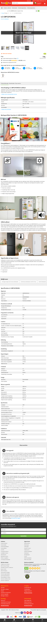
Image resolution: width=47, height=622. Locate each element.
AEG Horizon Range (5, 565)
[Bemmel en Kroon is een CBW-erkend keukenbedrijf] (37, 616)
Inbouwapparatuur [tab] (31, 7)
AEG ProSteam (4, 570)
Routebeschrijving (28, 592)
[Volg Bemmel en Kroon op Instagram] (25, 612)
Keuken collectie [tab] (7, 7)
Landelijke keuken (4, 553)
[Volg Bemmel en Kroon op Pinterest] (30, 612)
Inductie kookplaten (28, 551)
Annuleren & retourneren (6, 592)
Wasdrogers (26, 544)
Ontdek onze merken (5, 564)
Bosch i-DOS (3, 569)
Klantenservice (4, 585)
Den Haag (3, 598)
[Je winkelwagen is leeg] (44, 3)
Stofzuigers (26, 546)
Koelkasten (26, 553)
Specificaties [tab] (12, 83)
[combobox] (22, 3)
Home (6, 13)
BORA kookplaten (27, 557)
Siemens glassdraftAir (5, 574)
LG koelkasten (6, 19)
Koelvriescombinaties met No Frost (28, 281)
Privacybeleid (33, 609)
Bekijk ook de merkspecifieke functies (9, 94)
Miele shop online (27, 559)
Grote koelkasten (42, 281)
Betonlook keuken (4, 556)
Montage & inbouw (4, 595)
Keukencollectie (4, 543)
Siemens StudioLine (5, 580)
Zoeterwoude (27, 598)
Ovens (25, 556)
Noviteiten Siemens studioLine (7, 567)
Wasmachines (27, 543)
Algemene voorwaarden (41, 609)
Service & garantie (4, 594)
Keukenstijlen (3, 544)
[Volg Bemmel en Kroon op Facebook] (22, 612)
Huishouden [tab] (14, 7)
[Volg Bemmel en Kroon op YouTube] (27, 612)
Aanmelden (23, 536)
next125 (2, 549)
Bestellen (3, 587)
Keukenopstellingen (5, 546)
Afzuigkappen (27, 554)
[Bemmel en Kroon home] (6, 3)
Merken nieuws (4, 562)
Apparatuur (27, 541)
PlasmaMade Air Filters (5, 577)
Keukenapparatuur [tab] (22, 7)
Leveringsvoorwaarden (5, 559)
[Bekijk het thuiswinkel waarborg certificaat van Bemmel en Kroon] (37, 3)
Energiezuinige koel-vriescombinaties (10, 281)
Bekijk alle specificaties (6, 109)
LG (1, 19)
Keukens (3, 541)
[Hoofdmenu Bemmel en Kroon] (1, 8)
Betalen (2, 590)
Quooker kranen (27, 548)
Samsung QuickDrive (5, 575)
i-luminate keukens (4, 551)
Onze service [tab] (18, 83)
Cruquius (26, 585)
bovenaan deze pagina (15, 518)
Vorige (3, 13)
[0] (44, 3)
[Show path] (10, 13)
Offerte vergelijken (4, 557)
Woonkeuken (3, 554)
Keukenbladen (4, 548)
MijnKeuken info (43, 0)
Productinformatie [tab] (5, 83)
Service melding (36, 0)
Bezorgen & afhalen (5, 589)
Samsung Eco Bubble (5, 572)
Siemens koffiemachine (5, 578)
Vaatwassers (26, 549)
